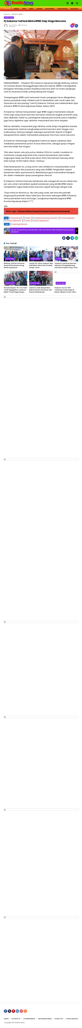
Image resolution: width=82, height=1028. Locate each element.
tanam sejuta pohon (41, 221)
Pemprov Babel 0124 (14, 221)
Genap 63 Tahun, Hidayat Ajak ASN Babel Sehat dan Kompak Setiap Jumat (41, 265)
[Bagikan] (76, 26)
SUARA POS (59, 1019)
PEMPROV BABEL (8, 17)
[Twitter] (68, 238)
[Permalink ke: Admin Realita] (6, 26)
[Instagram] (21, 1011)
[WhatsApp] (76, 238)
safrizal (27, 221)
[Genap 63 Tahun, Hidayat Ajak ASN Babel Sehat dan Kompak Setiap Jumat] (41, 253)
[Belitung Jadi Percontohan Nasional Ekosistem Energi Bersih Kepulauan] (15, 253)
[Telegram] (72, 238)
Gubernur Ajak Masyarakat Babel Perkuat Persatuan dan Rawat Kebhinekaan (40, 290)
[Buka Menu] (72, 3)
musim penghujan (68, 218)
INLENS (6, 1019)
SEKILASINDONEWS (45, 1019)
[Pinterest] (13, 1011)
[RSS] (25, 1011)
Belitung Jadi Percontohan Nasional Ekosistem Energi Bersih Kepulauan (14, 265)
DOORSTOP (16, 1019)
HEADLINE (59, 259)
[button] (67, 3)
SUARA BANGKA (72, 1019)
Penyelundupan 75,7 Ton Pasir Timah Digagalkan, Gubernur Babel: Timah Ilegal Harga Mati (15, 290)
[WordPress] (17, 1011)
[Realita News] (19, 3)
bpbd (28, 218)
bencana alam (17, 218)
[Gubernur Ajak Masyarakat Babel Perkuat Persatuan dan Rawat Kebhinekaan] (41, 278)
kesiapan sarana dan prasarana (46, 218)
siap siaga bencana (20, 224)
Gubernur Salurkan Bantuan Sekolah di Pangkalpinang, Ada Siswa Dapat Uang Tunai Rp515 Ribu (66, 265)
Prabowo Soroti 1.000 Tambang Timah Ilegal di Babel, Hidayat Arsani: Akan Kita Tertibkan (65, 290)
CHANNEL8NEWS (29, 1019)
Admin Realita (13, 25)
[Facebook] (64, 238)
